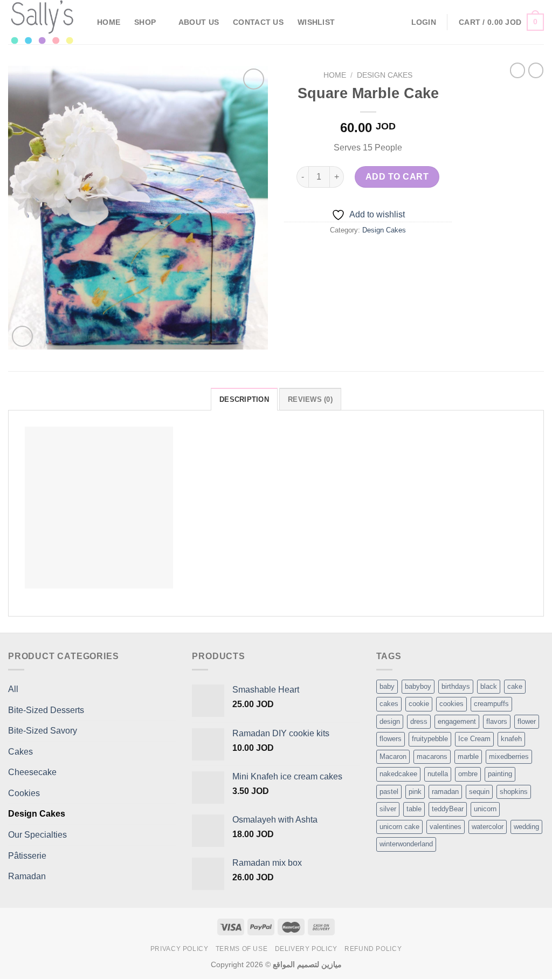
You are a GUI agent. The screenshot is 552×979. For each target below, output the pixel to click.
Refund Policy (373, 949)
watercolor (487, 827)
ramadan (445, 792)
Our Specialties (37, 834)
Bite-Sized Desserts (46, 710)
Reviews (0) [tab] (310, 399)
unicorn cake (399, 827)
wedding (526, 827)
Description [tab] (244, 399)
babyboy (418, 686)
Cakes (20, 751)
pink (415, 792)
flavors (496, 721)
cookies (451, 704)
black (488, 686)
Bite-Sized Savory (42, 730)
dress (418, 721)
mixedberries (509, 756)
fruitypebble (430, 739)
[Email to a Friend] (368, 254)
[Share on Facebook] (330, 254)
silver (388, 809)
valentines (445, 827)
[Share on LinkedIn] (407, 254)
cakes (389, 704)
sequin (479, 792)
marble (468, 756)
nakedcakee (398, 774)
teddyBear (448, 809)
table (414, 809)
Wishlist (316, 22)
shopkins (514, 792)
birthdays (455, 686)
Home (108, 22)
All (13, 689)
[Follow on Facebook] (375, 22)
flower (527, 721)
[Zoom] (22, 336)
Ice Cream (474, 739)
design (390, 721)
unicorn (485, 809)
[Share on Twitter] (349, 254)
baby (387, 686)
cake (514, 686)
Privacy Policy (179, 949)
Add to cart (397, 176)
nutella (437, 774)
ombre (468, 774)
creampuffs (491, 704)
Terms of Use (241, 949)
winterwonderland (406, 844)
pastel (389, 792)
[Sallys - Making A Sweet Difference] (44, 22)
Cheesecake (32, 772)
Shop (145, 22)
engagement (457, 721)
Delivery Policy (306, 949)
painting (500, 774)
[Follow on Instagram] (389, 22)
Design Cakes (384, 75)
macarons (432, 756)
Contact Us (258, 22)
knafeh (511, 739)
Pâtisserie (27, 855)
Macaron (393, 756)
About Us (198, 22)
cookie (419, 704)
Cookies (24, 793)
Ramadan (27, 876)
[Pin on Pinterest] (388, 254)
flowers (391, 739)
